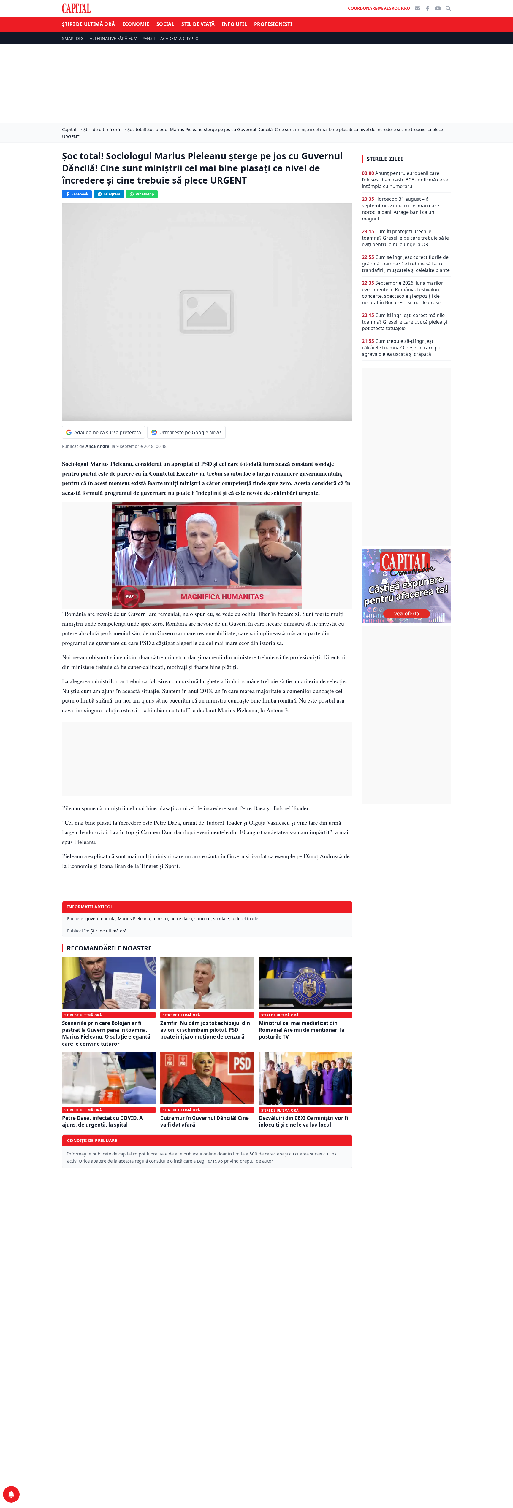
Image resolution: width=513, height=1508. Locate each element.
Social (165, 24)
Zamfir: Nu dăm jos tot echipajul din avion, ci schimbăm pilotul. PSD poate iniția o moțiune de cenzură (205, 1030)
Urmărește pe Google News (190, 432)
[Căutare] (448, 8)
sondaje (221, 918)
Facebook (80, 194)
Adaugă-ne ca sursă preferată (107, 432)
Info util (234, 24)
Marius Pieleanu (134, 918)
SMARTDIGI (73, 38)
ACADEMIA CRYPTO (179, 38)
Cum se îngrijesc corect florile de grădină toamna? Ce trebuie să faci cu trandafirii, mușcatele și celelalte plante (406, 263)
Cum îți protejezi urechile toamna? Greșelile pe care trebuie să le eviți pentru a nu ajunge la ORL (405, 238)
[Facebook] (427, 8)
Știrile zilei (385, 159)
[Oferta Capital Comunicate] (406, 586)
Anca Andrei (99, 446)
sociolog (202, 918)
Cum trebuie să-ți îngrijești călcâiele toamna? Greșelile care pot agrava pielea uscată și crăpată (402, 347)
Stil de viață (198, 24)
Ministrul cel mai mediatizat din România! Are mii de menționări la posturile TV (301, 1030)
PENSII (149, 38)
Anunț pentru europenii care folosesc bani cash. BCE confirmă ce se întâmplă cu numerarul (405, 180)
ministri (160, 918)
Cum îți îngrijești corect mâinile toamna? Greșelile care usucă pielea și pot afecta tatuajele (404, 322)
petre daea (181, 918)
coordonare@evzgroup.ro (379, 8)
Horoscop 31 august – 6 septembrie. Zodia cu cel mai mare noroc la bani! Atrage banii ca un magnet (400, 209)
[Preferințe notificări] (11, 1494)
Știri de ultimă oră (88, 24)
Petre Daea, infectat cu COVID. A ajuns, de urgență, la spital (102, 1121)
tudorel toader (245, 918)
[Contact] (417, 8)
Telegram (112, 194)
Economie (135, 24)
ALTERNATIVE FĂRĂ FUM (113, 38)
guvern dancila (100, 918)
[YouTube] (438, 8)
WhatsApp (145, 194)
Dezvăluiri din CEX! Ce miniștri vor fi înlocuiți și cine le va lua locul (303, 1121)
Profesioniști (273, 24)
